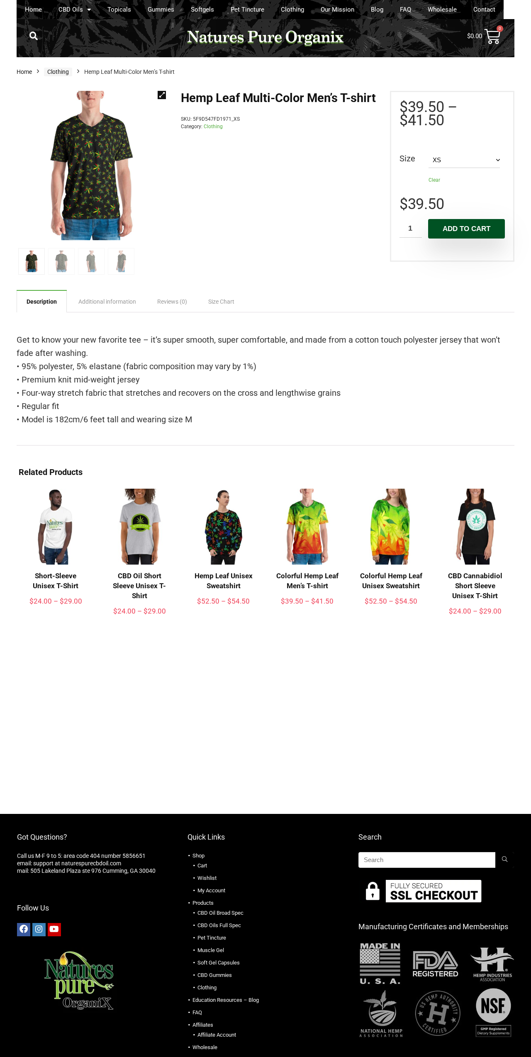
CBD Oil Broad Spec (220, 913)
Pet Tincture (247, 9)
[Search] (504, 860)
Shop (198, 855)
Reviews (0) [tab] (172, 301)
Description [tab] (42, 301)
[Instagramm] (39, 929)
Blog (377, 9)
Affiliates (202, 1025)
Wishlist (207, 878)
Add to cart (466, 229)
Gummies (161, 9)
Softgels (202, 9)
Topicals (119, 9)
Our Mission (337, 9)
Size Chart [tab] (221, 301)
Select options (55, 609)
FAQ (405, 9)
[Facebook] (23, 929)
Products (203, 903)
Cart (202, 865)
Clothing (292, 9)
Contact (484, 9)
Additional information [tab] (107, 301)
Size (407, 158)
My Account (211, 890)
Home (33, 9)
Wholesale (442, 9)
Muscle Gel (210, 950)
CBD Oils (70, 9)
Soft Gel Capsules (218, 963)
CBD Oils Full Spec (219, 925)
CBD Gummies (214, 975)
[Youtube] (54, 929)
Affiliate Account (216, 1035)
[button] (33, 36)
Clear (434, 180)
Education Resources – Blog (225, 1000)
